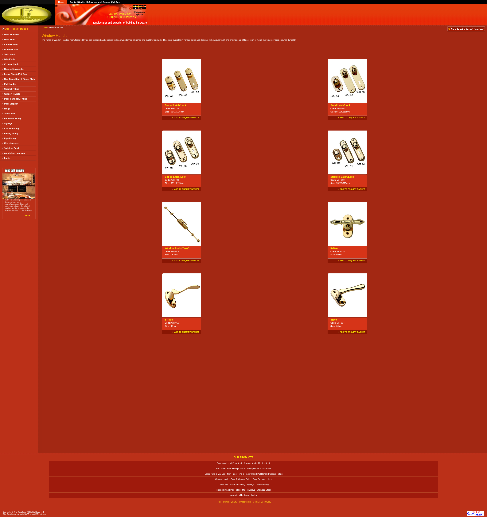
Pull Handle (10, 84)
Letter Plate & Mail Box (15, 74)
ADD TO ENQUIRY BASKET (186, 118)
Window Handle (12, 94)
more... (28, 215)
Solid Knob (9, 54)
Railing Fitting (11, 133)
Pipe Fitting (10, 138)
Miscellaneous (11, 143)
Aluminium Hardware (14, 153)
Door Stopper (11, 104)
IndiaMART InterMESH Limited (33, 514)
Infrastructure (94, 2)
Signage (8, 123)
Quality (81, 2)
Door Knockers (11, 34)
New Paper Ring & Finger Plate (19, 79)
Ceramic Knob (11, 64)
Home (61, 2)
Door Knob (9, 39)
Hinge (7, 109)
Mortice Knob (11, 49)
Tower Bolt (9, 113)
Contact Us (108, 2)
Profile (73, 2)
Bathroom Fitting (12, 118)
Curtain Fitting (11, 128)
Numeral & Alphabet (14, 69)
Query (118, 2)
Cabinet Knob (11, 44)
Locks (7, 158)
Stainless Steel (11, 148)
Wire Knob (9, 59)
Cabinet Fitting (11, 89)
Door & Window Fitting (15, 99)
